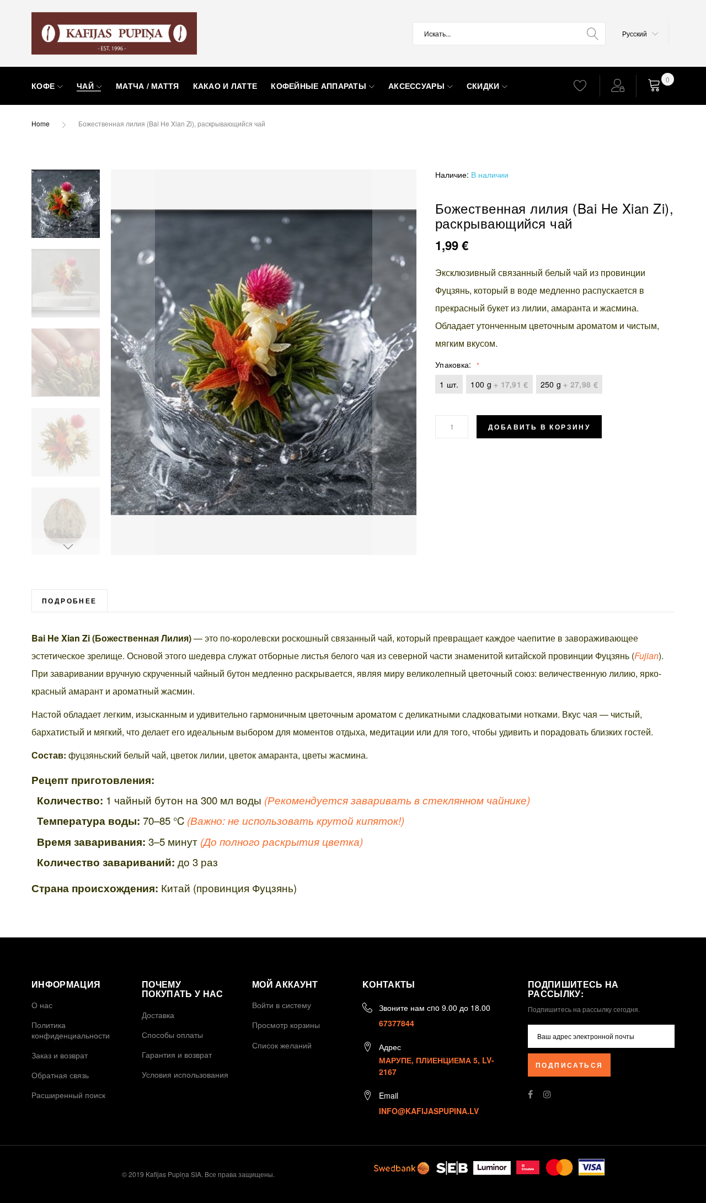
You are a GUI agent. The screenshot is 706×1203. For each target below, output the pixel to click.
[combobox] (509, 33)
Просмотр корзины (286, 1024)
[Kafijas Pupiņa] (114, 33)
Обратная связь (60, 1074)
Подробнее (69, 601)
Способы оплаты (172, 1034)
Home (40, 123)
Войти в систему (281, 1004)
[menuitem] (47, 86)
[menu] (293, 86)
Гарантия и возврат (177, 1054)
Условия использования (185, 1074)
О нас (41, 1004)
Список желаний (282, 1045)
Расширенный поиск (68, 1094)
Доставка (158, 1014)
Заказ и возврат (59, 1055)
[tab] (69, 600)
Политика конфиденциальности (70, 1029)
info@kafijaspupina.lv (429, 1110)
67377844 (396, 1023)
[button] (640, 33)
